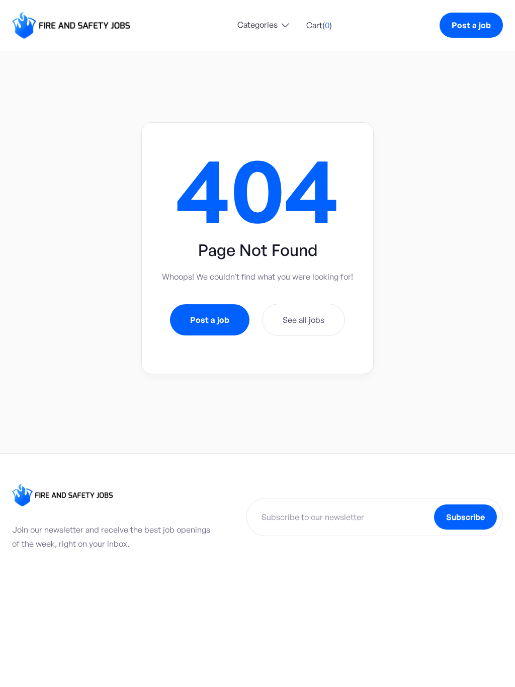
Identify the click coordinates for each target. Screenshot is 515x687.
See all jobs (303, 320)
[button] (263, 25)
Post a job (471, 25)
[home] (71, 25)
